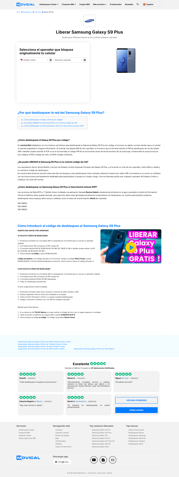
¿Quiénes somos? (62, 433)
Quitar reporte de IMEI (27, 438)
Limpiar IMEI (84, 4)
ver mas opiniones (136, 400)
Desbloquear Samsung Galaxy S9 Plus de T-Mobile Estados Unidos (42, 344)
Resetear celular (25, 435)
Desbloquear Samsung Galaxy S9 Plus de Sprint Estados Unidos (41, 346)
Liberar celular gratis (136, 430)
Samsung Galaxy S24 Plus (101, 433)
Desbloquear (27, 12)
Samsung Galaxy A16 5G (101, 430)
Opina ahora (136, 410)
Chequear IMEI (68, 4)
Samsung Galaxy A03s (100, 447)
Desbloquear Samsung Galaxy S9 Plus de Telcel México (94, 349)
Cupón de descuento (63, 447)
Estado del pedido (62, 435)
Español (149, 4)
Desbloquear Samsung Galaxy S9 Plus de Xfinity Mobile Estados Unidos (44, 342)
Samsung (37, 12)
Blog (57, 438)
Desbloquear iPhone (136, 433)
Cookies (109, 473)
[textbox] (34, 60)
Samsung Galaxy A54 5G (101, 444)
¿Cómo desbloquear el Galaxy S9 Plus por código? (43, 120)
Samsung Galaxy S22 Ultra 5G (103, 441)
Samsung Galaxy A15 (100, 435)
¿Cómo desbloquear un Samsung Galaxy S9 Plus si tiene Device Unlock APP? (54, 126)
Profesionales (116, 4)
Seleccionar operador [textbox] (63, 60)
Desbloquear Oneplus (136, 441)
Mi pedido (129, 4)
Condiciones (92, 473)
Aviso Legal (101, 473)
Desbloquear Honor (135, 444)
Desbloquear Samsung (137, 435)
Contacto (58, 430)
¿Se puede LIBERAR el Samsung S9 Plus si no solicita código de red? (50, 123)
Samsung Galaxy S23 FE (101, 438)
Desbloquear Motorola (136, 438)
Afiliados (58, 444)
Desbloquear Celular (48, 4)
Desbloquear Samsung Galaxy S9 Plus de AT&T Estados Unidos (41, 349)
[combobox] (34, 60)
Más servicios (99, 4)
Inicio (18, 12)
